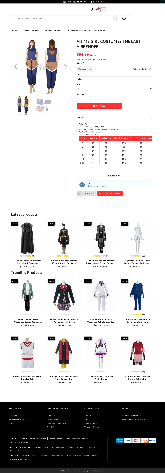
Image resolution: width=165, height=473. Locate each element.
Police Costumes (39, 456)
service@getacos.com (18, 419)
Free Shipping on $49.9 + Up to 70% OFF (85, 2)
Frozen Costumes (57, 439)
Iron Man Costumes (86, 447)
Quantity (80, 94)
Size (78, 84)
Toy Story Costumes (19, 442)
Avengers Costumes (44, 447)
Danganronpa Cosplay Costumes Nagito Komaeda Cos (27, 322)
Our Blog (13, 415)
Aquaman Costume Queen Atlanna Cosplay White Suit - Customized (138, 263)
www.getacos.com (97, 471)
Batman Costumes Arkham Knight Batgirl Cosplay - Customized (64, 263)
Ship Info (51, 427)
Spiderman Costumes (65, 447)
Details (80, 117)
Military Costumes (91, 456)
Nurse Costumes (57, 456)
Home (14, 30)
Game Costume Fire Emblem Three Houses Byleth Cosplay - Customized (101, 263)
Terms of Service (91, 427)
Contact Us (52, 415)
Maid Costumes (74, 456)
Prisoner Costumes (18, 459)
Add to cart (100, 106)
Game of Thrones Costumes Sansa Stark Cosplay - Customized (27, 263)
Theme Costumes (31, 30)
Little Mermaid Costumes (78, 439)
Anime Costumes (53, 30)
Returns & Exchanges (56, 423)
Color (79, 75)
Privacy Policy (90, 423)
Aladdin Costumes (38, 439)
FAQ (86, 419)
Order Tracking (53, 419)
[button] (65, 66)
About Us (88, 415)
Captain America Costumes (22, 451)
